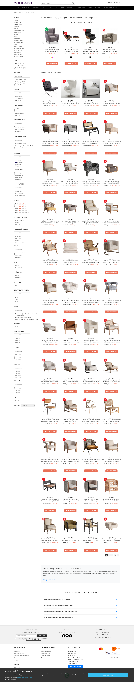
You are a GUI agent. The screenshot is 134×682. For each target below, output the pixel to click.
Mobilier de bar (18, 50)
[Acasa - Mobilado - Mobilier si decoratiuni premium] (23, 3)
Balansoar (18, 177)
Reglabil (17, 277)
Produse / (22, 12)
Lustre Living (17, 52)
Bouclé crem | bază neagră (22, 317)
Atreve (17, 191)
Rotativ (17, 131)
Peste (17, 204)
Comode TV (17, 21)
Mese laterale (17, 32)
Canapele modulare (19, 30)
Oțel (16, 222)
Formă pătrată (19, 129)
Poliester (17, 255)
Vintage (17, 100)
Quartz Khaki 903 (20, 143)
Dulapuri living (17, 22)
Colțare (16, 28)
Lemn (16, 236)
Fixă (16, 265)
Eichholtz (17, 193)
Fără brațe (18, 175)
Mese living (17, 38)
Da (16, 285)
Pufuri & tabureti (18, 42)
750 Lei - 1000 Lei (19, 65)
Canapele (16, 26)
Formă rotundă (19, 127)
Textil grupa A (19, 84)
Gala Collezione (19, 195)
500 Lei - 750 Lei (19, 63)
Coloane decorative (19, 54)
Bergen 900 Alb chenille (21, 148)
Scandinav (18, 98)
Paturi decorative (18, 56)
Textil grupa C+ (19, 79)
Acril (16, 109)
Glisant (17, 179)
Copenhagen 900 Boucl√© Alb (23, 146)
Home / (16, 12)
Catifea (17, 257)
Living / (27, 12)
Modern (17, 96)
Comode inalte (18, 24)
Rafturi (15, 44)
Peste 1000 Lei (19, 68)
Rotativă (17, 268)
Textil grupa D (19, 82)
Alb (18, 160)
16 (16, 299)
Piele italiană (18, 113)
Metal (16, 115)
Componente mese (19, 48)
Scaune (16, 34)
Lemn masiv (18, 220)
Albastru (19, 162)
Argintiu (19, 164)
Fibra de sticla (19, 111)
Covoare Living (18, 46)
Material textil (19, 253)
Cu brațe (17, 173)
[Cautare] (73, 3)
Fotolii (15, 36)
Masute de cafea (18, 40)
